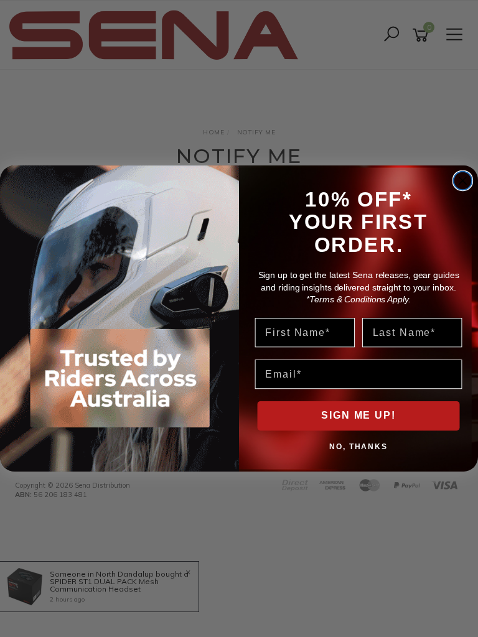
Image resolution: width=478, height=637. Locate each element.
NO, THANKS (358, 446)
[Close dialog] (463, 181)
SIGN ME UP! (358, 416)
